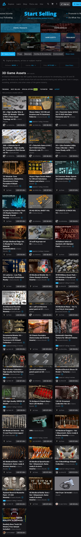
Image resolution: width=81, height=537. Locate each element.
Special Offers (29, 89)
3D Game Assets (8, 54)
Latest (57, 89)
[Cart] (52, 4)
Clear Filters (69, 65)
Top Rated (43, 89)
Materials (27, 54)
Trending (5, 89)
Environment (58, 54)
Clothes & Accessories (42, 54)
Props (19, 54)
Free (51, 89)
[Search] (48, 4)
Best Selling (15, 89)
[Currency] (57, 4)
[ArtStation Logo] (4, 4)
